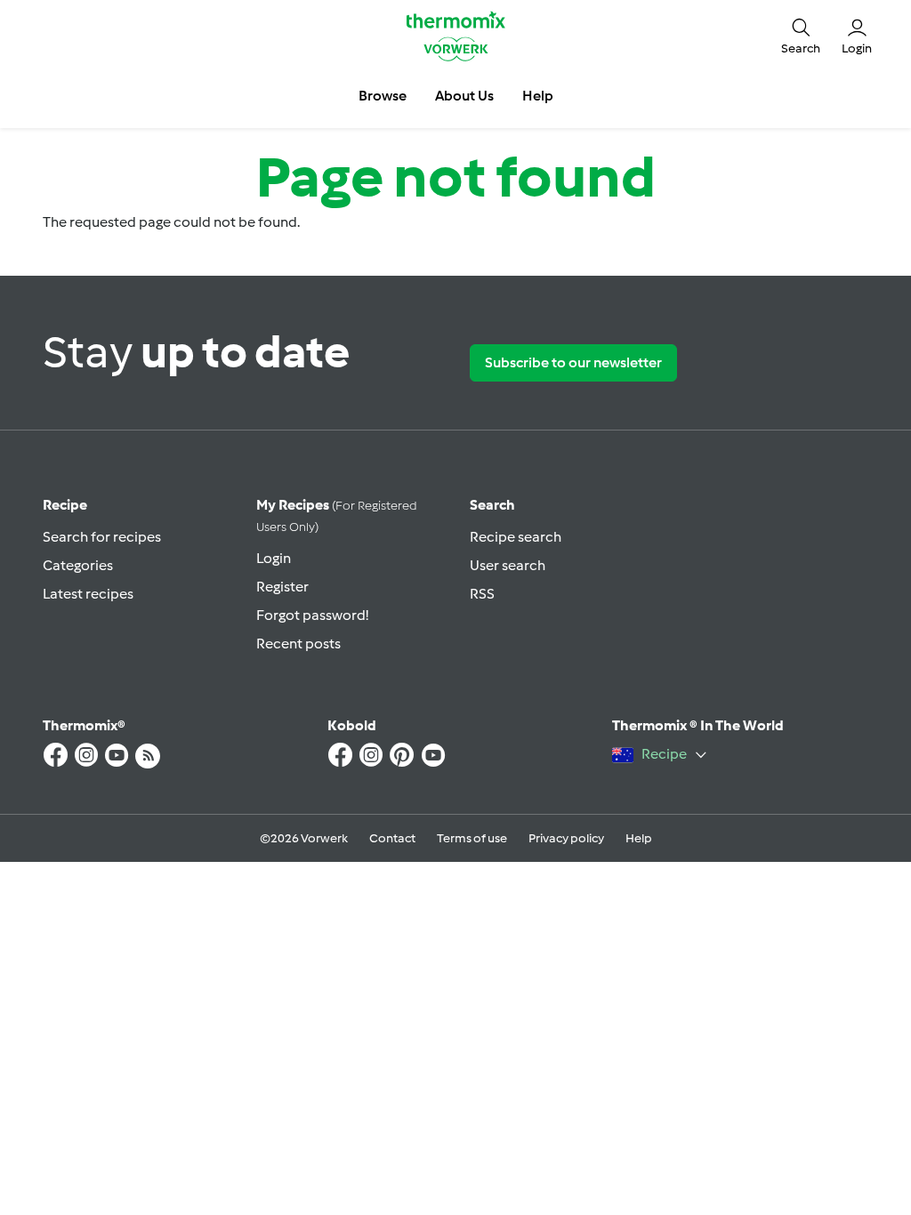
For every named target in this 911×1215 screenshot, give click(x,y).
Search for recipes (102, 536)
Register (282, 586)
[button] (800, 36)
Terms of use (472, 838)
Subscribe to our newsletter (573, 362)
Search (492, 504)
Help (638, 838)
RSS (482, 593)
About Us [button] (464, 95)
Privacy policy (566, 838)
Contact (392, 838)
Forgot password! (312, 615)
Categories (78, 565)
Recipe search (515, 536)
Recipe (65, 504)
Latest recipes (88, 593)
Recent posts (298, 643)
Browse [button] (383, 95)
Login (273, 558)
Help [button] (537, 95)
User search (507, 565)
